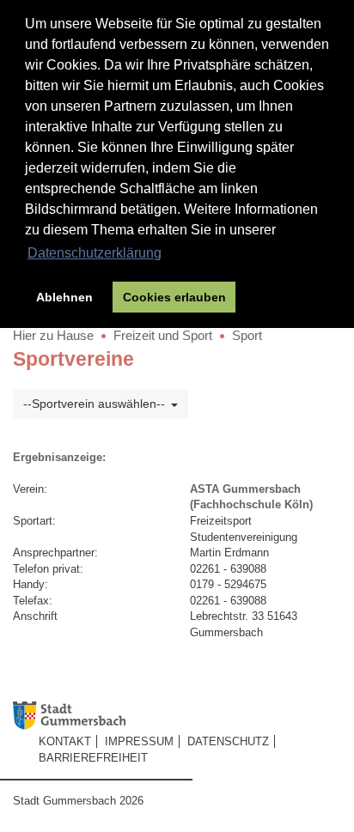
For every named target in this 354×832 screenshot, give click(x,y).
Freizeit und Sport (162, 335)
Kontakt (65, 741)
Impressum (139, 741)
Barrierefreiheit (93, 757)
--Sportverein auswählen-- (94, 403)
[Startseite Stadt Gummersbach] (183, 715)
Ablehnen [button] (64, 297)
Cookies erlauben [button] (174, 297)
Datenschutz (228, 741)
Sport (247, 335)
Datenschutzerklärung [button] (94, 253)
